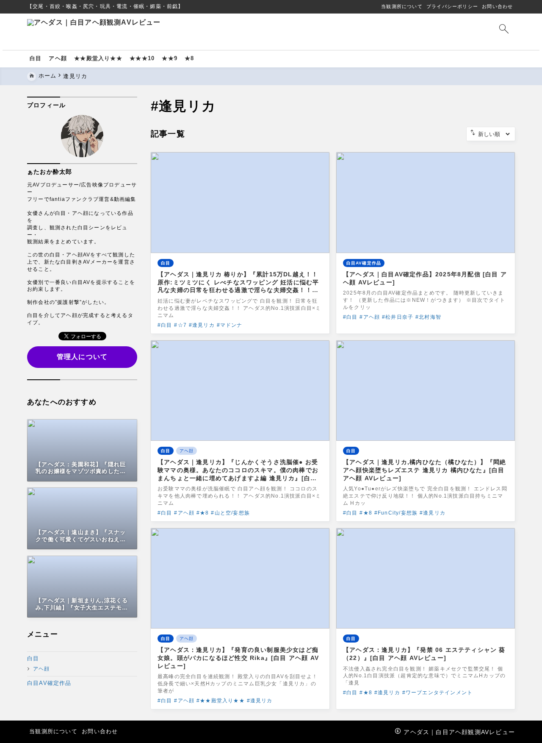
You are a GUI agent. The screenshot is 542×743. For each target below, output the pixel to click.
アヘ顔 (41, 669)
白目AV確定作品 (49, 683)
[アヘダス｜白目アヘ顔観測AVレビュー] (186, 32)
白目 (33, 658)
